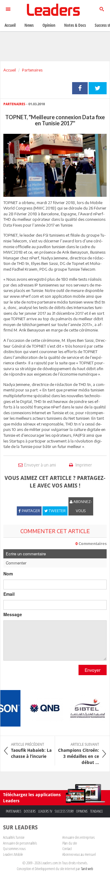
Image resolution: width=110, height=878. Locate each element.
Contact (67, 848)
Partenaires (32, 70)
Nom (8, 574)
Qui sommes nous (14, 848)
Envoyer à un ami (40, 464)
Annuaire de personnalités (20, 843)
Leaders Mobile (13, 854)
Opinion (48, 25)
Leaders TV (45, 811)
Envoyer (93, 670)
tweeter (98, 88)
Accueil (9, 70)
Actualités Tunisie (13, 837)
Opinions (82, 811)
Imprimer (83, 464)
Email (9, 594)
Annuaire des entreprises (78, 837)
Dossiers (30, 811)
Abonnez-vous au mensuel (79, 854)
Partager (80, 88)
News (29, 25)
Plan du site (69, 843)
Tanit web (87, 868)
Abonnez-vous (82, 506)
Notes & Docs (75, 25)
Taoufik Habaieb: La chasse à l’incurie (31, 750)
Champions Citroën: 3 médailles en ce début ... (78, 753)
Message (12, 614)
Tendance (96, 811)
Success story (64, 811)
